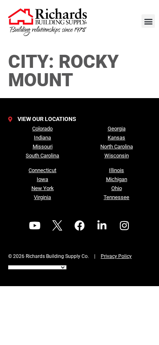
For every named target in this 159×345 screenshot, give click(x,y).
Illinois (116, 170)
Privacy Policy (116, 256)
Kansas (116, 137)
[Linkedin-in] (102, 225)
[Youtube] (34, 225)
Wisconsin (116, 155)
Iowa (42, 179)
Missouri (43, 146)
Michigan (116, 179)
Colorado (42, 128)
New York (42, 188)
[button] (148, 21)
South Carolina (42, 155)
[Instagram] (124, 225)
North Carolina (116, 146)
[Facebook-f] (79, 225)
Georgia (117, 128)
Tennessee (116, 197)
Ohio (116, 188)
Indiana (42, 137)
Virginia (42, 197)
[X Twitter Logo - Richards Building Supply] (57, 225)
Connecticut (42, 170)
